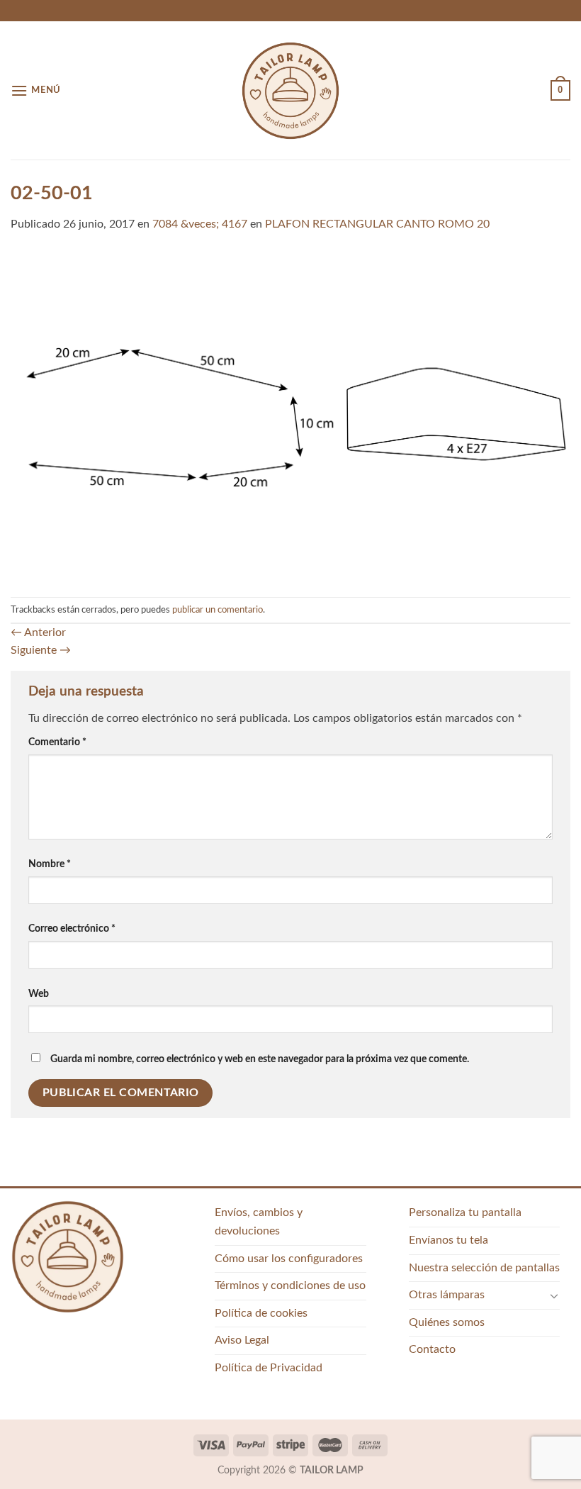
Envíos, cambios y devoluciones (259, 1222)
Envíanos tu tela (448, 1240)
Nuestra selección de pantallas (484, 1267)
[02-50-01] (290, 414)
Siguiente (41, 650)
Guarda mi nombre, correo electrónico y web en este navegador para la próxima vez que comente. (259, 1059)
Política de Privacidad (268, 1367)
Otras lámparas (447, 1294)
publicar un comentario (217, 610)
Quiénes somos (447, 1322)
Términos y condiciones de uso (290, 1285)
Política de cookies (261, 1313)
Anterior (38, 632)
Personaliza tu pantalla (465, 1212)
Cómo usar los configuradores (289, 1258)
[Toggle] (554, 1295)
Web (38, 993)
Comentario (57, 742)
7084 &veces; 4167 (199, 224)
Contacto (432, 1349)
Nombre (49, 864)
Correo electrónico (71, 928)
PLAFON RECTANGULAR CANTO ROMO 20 (377, 224)
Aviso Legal (242, 1340)
